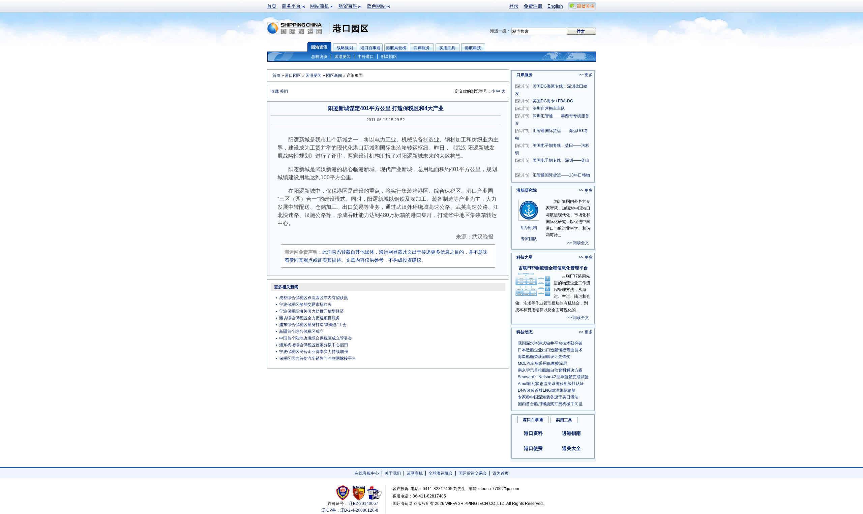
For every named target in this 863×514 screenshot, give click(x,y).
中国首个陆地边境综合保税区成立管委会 (315, 338)
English (555, 6)
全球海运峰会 (440, 473)
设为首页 (501, 473)
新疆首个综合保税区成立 (301, 331)
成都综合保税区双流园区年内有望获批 (313, 297)
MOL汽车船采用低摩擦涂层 (542, 363)
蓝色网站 (376, 6)
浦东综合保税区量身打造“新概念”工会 (313, 324)
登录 (513, 6)
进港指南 (571, 433)
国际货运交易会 (472, 473)
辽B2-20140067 (363, 503)
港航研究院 (526, 190)
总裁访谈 (319, 56)
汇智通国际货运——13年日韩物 (552, 175)
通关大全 (571, 448)
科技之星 (524, 257)
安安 (374, 492)
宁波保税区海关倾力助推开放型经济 (311, 311)
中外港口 (366, 56)
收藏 (275, 91)
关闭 (284, 91)
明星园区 (389, 56)
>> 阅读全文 (578, 242)
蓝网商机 (415, 473)
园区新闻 (334, 75)
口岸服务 (524, 74)
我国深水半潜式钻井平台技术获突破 (550, 343)
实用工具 (564, 420)
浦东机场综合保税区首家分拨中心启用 (313, 345)
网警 (358, 492)
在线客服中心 (367, 473)
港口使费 (533, 448)
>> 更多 (586, 74)
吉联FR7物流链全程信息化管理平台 (553, 267)
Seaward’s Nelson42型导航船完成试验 (553, 377)
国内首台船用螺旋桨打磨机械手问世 (550, 403)
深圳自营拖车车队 (540, 108)
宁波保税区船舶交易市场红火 (305, 304)
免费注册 (533, 6)
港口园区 (293, 75)
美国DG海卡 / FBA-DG (544, 101)
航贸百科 (347, 6)
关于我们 (393, 473)
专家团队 (529, 238)
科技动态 (524, 332)
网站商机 (319, 6)
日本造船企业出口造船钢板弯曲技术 (550, 350)
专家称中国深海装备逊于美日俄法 (548, 397)
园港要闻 (342, 56)
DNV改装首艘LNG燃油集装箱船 (546, 390)
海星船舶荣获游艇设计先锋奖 (544, 356)
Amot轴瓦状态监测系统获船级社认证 (551, 383)
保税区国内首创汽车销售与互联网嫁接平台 (317, 358)
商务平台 (291, 6)
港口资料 (533, 433)
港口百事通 (533, 419)
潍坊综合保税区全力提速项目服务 (309, 318)
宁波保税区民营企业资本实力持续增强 (313, 351)
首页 (271, 6)
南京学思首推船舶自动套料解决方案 (550, 370)
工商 (343, 492)
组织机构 (529, 227)
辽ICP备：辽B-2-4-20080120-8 (349, 510)
